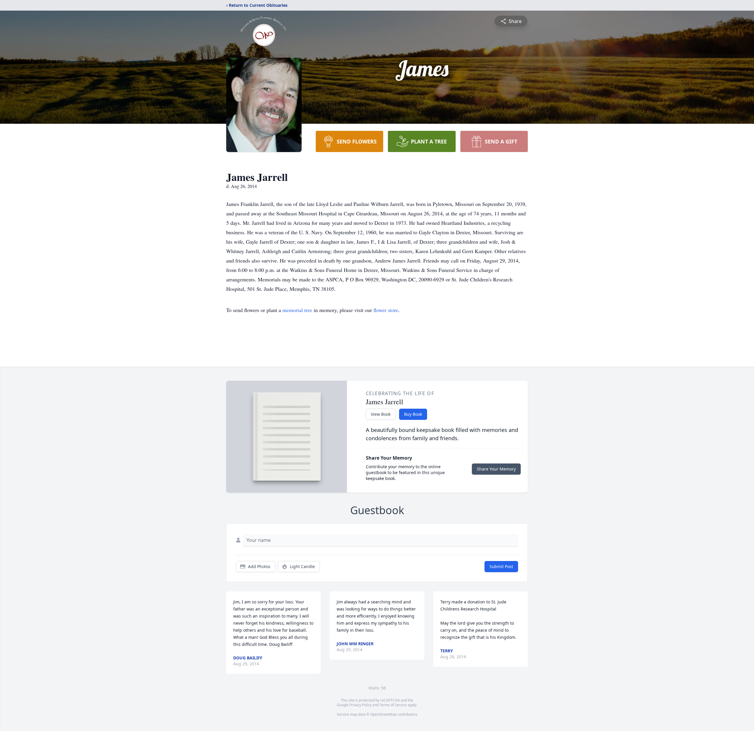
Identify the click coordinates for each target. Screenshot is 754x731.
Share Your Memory (496, 469)
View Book (381, 414)
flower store (385, 309)
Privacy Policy (360, 704)
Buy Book (413, 414)
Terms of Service (393, 704)
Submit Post (501, 566)
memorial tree (297, 309)
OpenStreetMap (383, 714)
